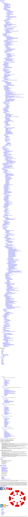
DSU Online (4, 61)
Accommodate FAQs (10, 270)
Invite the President (8, 231)
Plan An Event (6, 221)
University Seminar (8, 43)
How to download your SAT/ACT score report (9, 85)
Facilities (5, 211)
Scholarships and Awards (8, 144)
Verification (7, 123)
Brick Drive (7, 341)
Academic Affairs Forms (7, 20)
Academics (3, 2)
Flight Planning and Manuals (9, 23)
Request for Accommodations (11, 261)
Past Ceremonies (6, 76)
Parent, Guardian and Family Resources (11, 268)
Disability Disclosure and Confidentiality (12, 264)
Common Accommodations (11, 254)
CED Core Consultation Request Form (11, 161)
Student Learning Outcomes (7, 6)
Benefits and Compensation (9, 275)
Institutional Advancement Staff (6, 343)
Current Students (6, 122)
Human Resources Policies (9, 300)
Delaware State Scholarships (9, 120)
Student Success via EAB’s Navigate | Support (9, 58)
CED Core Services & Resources (9, 160)
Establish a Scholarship (5, 339)
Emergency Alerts (6, 321)
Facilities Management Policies (9, 304)
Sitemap (2, 514)
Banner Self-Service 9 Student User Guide (10, 283)
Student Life (3, 168)
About (2, 226)
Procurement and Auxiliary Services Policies (10, 303)
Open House (7, 105)
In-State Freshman (8, 118)
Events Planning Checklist (7, 222)
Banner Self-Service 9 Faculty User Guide (10, 293)
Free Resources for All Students (11, 255)
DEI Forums (8, 280)
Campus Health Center (6, 200)
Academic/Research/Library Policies (10, 298)
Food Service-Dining (6, 186)
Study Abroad (5, 65)
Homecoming (4, 329)
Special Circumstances (8, 124)
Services (5, 52)
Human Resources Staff (8, 277)
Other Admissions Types (7, 380)
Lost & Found (7, 323)
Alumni (2, 353)
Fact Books (8, 18)
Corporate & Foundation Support (6, 342)
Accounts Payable (8, 239)
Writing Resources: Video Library (10, 49)
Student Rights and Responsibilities (9, 132)
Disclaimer (3, 511)
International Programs (5, 64)
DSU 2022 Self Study (9, 19)
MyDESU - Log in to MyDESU (10, 284)
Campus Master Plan (5, 227)
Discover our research (5, 398)
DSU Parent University (5, 354)
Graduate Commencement (7, 72)
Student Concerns (10, 17)
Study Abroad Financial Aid (9, 133)
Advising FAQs (9, 39)
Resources (5, 138)
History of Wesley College (7, 328)
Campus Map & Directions (7, 422)
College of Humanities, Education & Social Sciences (10, 391)
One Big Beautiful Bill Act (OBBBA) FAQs (10, 127)
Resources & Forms (6, 66)
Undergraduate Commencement (7, 71)
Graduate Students (5, 109)
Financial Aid (4, 112)
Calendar (3, 508)
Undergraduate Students (5, 81)
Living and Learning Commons (9, 178)
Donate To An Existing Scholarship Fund (8, 334)
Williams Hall (7, 183)
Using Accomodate (9, 269)
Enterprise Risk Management (9, 272)
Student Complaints (6, 63)
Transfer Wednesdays (8, 106)
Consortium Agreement (8, 129)
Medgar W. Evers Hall (8, 176)
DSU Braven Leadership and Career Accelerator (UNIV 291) (11, 41)
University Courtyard (8, 179)
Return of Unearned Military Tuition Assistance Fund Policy (12, 116)
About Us (5, 317)
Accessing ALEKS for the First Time (11, 55)
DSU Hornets (3, 355)
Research (5, 27)
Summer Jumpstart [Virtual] (9, 83)
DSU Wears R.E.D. (8, 91)
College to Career (10, 257)
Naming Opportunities (6, 433)
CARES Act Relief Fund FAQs (10, 241)
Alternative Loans (9, 143)
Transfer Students (6, 86)
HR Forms (7, 276)
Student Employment (5, 225)
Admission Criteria (6, 3)
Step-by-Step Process (8, 125)
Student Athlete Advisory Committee (10, 219)
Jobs (2, 510)
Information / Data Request (7, 25)
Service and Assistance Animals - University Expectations (14, 250)
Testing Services (5, 77)
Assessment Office (8, 10)
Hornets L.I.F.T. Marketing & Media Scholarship (9, 331)
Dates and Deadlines (9, 56)
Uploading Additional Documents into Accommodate (14, 271)
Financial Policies (8, 299)
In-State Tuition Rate (6, 111)
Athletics (4, 216)
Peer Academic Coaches (8, 51)
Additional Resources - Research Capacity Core (11, 158)
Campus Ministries (6, 188)
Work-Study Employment (8, 145)
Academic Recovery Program (9, 50)
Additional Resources (9, 288)
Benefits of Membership (7, 5)
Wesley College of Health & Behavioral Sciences (9, 392)
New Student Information (8, 82)
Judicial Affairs (6, 413)
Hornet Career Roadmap (8, 195)
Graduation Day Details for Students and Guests (9, 74)
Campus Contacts (5, 315)
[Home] (14, 375)
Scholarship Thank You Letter (6, 345)
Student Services (6, 194)
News (2, 350)
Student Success (4, 35)
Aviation (5, 21)
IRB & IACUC (6, 153)
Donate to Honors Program (7, 7)
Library (4, 68)
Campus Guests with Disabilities (10, 258)
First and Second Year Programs (7, 42)
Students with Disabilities (10, 248)
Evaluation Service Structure (9, 157)
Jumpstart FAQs (9, 84)
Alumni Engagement (6, 421)
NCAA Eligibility (8, 218)
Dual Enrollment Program (7, 88)
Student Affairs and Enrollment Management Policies (11, 301)
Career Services (6, 409)
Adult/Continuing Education (6, 70)
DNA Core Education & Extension (8, 165)
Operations (4, 309)
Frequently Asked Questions (9, 201)
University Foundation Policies (9, 305)
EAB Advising (8, 291)
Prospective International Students (8, 67)
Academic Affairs (5, 8)
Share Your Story (6, 313)
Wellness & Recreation (5, 206)
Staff (2, 352)
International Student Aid (8, 130)
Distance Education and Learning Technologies (9, 62)
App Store (5, 507)
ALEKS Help (8, 57)
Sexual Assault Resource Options (10, 307)
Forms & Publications (6, 121)
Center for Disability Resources (9, 247)
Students (2, 351)
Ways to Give (5, 431)
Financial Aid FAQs (8, 139)
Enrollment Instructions (9, 233)
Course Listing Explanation (10, 287)
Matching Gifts (6, 335)
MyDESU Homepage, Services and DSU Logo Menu (13, 290)
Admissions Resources (5, 108)
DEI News (8, 281)
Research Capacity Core (7, 156)
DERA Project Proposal (9, 28)
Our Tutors (7, 46)
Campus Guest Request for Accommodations (13, 259)
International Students (6, 87)
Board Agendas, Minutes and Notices (10, 235)
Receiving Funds (6, 135)
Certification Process (8, 90)
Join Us (5, 322)
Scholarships (5, 117)
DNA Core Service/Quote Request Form (8, 166)
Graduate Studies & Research (6, 34)
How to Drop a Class (9, 286)
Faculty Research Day (6, 150)
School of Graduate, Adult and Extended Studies (9, 393)
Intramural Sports (6, 214)
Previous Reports (10, 242)
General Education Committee (10, 53)
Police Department (5, 316)
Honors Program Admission (5, 471)
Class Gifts (5, 310)
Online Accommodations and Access (12, 265)
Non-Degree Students (8, 131)
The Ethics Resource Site (7, 69)
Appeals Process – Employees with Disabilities (13, 260)
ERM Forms (8, 273)
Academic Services (6, 217)
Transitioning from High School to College (13, 251)
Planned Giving (4, 336)
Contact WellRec (6, 210)
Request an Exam (6, 79)
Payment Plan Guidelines (8, 115)
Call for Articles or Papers (10, 279)
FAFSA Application (6, 134)
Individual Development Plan (7, 44)
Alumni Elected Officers (8, 312)
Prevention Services (6, 205)
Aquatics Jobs (7, 208)
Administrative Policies (8, 297)
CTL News (8, 15)
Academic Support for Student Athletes (8, 40)
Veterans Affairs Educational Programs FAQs (11, 94)
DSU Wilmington (6, 424)
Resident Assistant (6, 185)
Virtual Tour (3, 349)
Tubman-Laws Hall (8, 182)
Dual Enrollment (5, 147)
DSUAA (5, 311)
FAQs (6, 98)
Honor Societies (3, 469)
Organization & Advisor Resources (8, 192)
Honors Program (7, 31)
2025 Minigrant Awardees (8, 159)
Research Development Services (7, 151)
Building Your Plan (6, 337)
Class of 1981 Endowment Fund (7, 333)
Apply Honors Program (2, 457)
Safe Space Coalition (6, 407)
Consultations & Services (5, 148)
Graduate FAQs (7, 73)
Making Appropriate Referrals (11, 266)
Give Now (4, 332)
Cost (4, 126)
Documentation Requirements (11, 252)
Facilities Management (5, 223)
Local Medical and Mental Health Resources (13, 249)
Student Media (6, 190)
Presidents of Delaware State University (10, 230)
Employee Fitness (8, 213)
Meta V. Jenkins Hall (8, 177)
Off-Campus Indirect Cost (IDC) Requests (8, 29)
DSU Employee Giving (6, 434)
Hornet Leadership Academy (9, 32)
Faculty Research (5, 149)
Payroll (6, 243)
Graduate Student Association (7, 191)
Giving (2, 427)
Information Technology (7, 282)
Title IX (2, 513)
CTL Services (8, 13)
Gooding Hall (7, 181)
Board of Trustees (6, 234)
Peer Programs (7, 202)
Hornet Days (7, 104)
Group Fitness (7, 212)
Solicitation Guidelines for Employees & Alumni (8, 344)
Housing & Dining (5, 172)
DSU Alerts (5, 425)
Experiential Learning (8, 30)
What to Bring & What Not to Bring (10, 174)
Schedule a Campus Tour (7, 103)
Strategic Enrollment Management (8, 294)
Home (1, 438)
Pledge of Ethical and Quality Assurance (10, 99)
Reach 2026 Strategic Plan (7, 418)
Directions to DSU (6, 107)
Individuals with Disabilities (7, 75)
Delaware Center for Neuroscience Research (8, 164)
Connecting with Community (7, 338)
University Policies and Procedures (8, 296)
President (5, 229)
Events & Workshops (6, 197)
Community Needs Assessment (9, 162)
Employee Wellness (6, 203)
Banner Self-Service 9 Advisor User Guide (10, 289)
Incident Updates (6, 170)
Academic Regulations (6, 101)
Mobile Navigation (2, 357)
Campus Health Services (5, 199)
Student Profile (8, 285)
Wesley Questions (3, 478)
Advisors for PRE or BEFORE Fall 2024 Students (12, 38)
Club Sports (5, 209)
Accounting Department (8, 238)
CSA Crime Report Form (8, 320)
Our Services (7, 45)
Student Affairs (6, 295)
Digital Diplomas (6, 110)
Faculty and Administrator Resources (11, 263)
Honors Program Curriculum (7, 4)
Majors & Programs (5, 33)
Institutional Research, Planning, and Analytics (11, 16)
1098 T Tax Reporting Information (9, 114)
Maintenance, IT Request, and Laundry (10, 175)
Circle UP (5, 171)
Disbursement (7, 136)
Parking (5, 318)
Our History (4, 327)
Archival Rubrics (9, 54)
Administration (4, 228)
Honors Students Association (5, 467)
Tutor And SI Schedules (8, 47)
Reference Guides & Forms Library (8, 154)
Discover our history (5, 417)
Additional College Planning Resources (10, 96)
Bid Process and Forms (9, 244)
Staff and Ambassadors (6, 198)
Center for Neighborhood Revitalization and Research (10, 24)
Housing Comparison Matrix (9, 173)
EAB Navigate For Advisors (9, 59)
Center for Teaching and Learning (9, 12)
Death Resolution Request (7, 314)
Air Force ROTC (7, 232)
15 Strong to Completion (8, 36)
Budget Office (7, 240)
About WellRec (6, 207)
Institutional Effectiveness (7, 9)
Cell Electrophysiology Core (6, 167)
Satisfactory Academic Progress (9, 128)
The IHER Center (5, 155)
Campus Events (4, 220)
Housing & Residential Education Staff (8, 184)
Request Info (4, 146)
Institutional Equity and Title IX (6, 224)
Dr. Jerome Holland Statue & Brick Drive (8, 340)
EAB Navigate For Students (9, 60)
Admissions (3, 80)
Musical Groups (6, 189)
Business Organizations (6, 187)
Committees (7, 236)
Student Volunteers (6, 346)
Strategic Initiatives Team (7, 326)
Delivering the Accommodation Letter (12, 253)
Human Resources (6, 274)
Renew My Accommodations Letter (12, 262)
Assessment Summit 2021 (11, 11)
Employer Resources (6, 196)
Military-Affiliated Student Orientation (10, 93)
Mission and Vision (8, 113)
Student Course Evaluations (10, 14)
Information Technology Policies (9, 302)
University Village (8, 180)
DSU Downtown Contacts (7, 325)
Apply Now (5, 384)
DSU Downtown (5, 324)
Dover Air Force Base (6, 95)
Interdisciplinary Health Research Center (8, 401)
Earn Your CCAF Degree (8, 97)
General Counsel (6, 246)
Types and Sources (6, 140)
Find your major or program (6, 388)
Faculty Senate (6, 237)
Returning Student (8, 119)
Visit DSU (4, 102)
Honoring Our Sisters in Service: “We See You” (11, 92)
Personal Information (9, 292)
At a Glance (5, 419)
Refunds (7, 137)
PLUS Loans (8, 142)
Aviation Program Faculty (8, 22)
